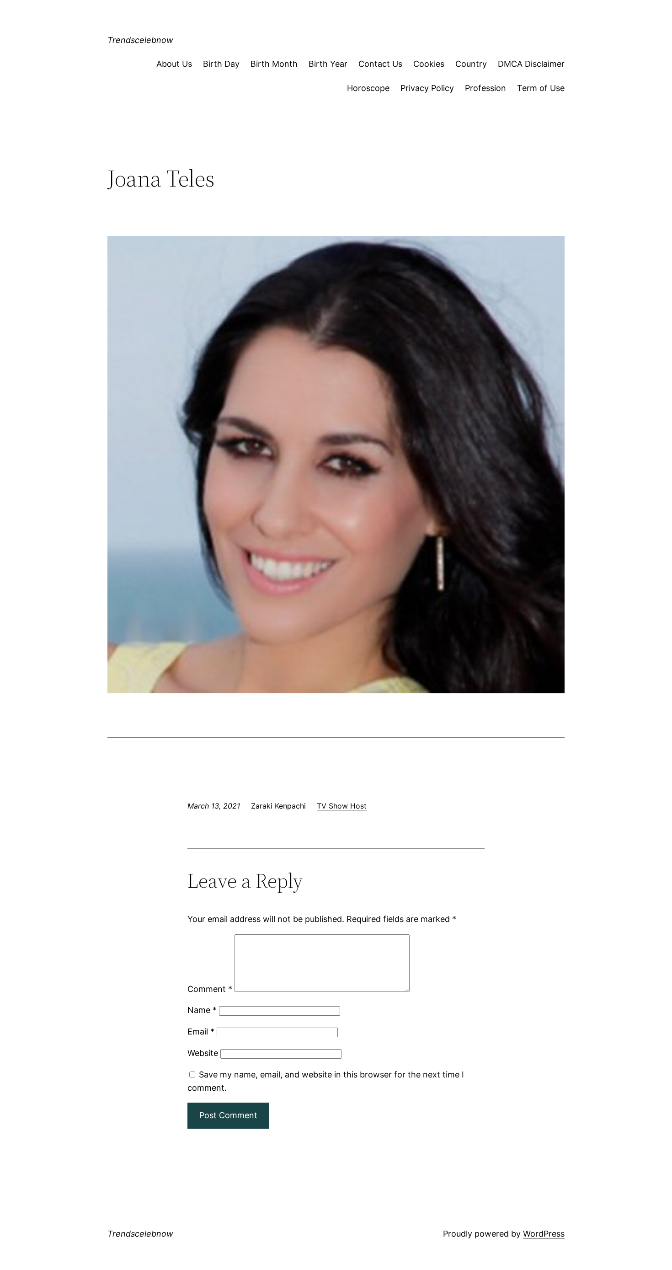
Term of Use (541, 88)
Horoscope (368, 88)
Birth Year (328, 64)
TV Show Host (342, 805)
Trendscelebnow (140, 40)
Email (200, 1031)
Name (202, 1010)
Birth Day (221, 64)
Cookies (428, 64)
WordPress (544, 1233)
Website (202, 1053)
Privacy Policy (427, 88)
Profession (485, 88)
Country (471, 64)
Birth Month (274, 64)
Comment (209, 989)
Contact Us (380, 64)
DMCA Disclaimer (531, 64)
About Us (174, 64)
